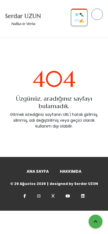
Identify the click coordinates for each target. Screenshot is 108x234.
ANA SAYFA (38, 171)
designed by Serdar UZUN (74, 183)
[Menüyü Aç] (97, 14)
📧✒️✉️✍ (79, 17)
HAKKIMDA (70, 171)
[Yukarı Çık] (95, 221)
